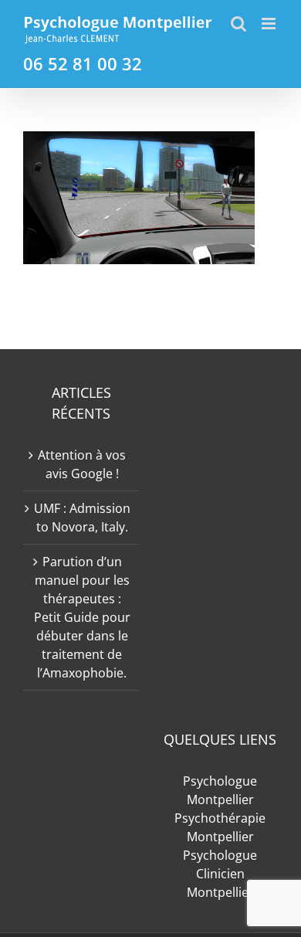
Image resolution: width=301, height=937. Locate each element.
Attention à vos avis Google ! (82, 464)
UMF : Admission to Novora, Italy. (82, 517)
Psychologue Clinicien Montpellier (220, 874)
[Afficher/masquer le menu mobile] (270, 23)
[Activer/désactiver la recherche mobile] (238, 23)
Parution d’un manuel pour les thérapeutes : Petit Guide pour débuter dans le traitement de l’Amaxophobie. (82, 617)
